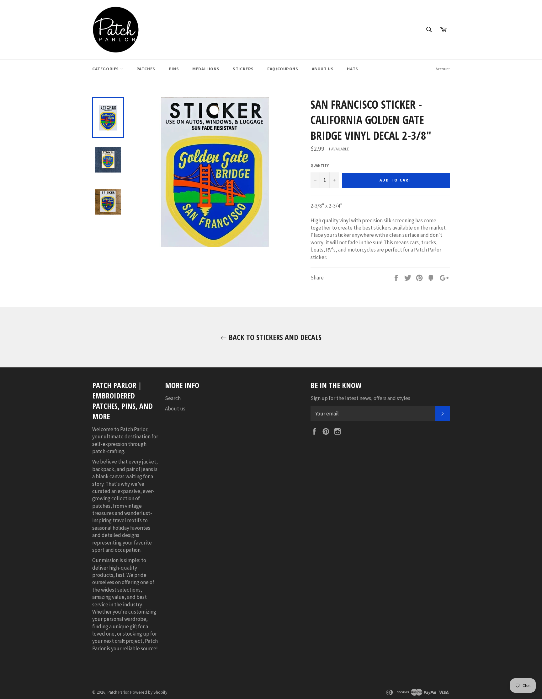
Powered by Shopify (148, 692)
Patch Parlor (118, 692)
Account (443, 69)
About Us (323, 69)
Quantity (320, 165)
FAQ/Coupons (282, 69)
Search (173, 398)
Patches (145, 69)
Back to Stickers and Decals (274, 337)
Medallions (205, 69)
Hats (352, 69)
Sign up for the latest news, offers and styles (360, 398)
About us (175, 408)
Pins (174, 69)
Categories (106, 69)
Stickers (243, 69)
